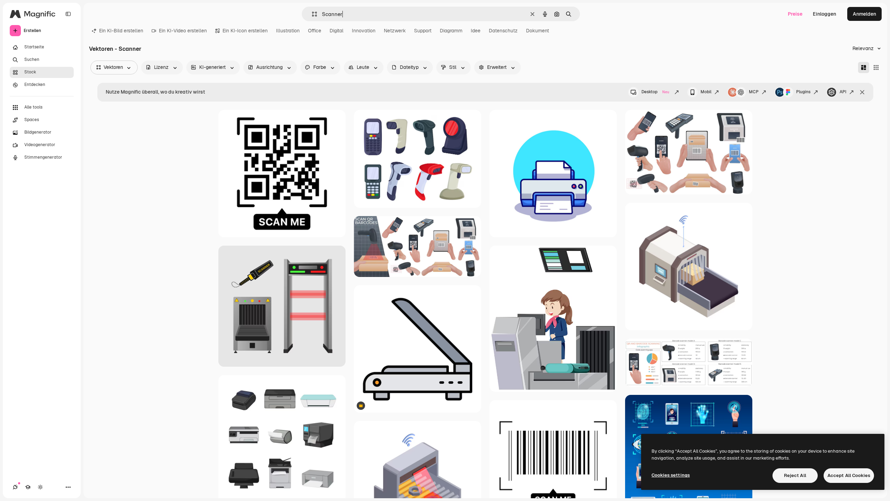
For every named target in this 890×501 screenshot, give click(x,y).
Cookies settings (671, 475)
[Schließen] (862, 92)
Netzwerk (395, 30)
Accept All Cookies (848, 475)
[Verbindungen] (15, 487)
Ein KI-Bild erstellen (121, 30)
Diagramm (451, 30)
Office (314, 30)
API (843, 92)
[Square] (876, 67)
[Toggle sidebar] (68, 13)
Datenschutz (503, 30)
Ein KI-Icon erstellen (245, 30)
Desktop (655, 92)
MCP (754, 92)
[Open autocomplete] (311, 14)
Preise (795, 14)
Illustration (288, 30)
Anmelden (864, 14)
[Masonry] (863, 67)
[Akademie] (27, 487)
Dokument (537, 30)
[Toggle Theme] (40, 487)
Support (422, 30)
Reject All (795, 475)
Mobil (706, 92)
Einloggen (824, 14)
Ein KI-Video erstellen (183, 30)
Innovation (363, 30)
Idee (475, 30)
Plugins (803, 92)
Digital (336, 30)
